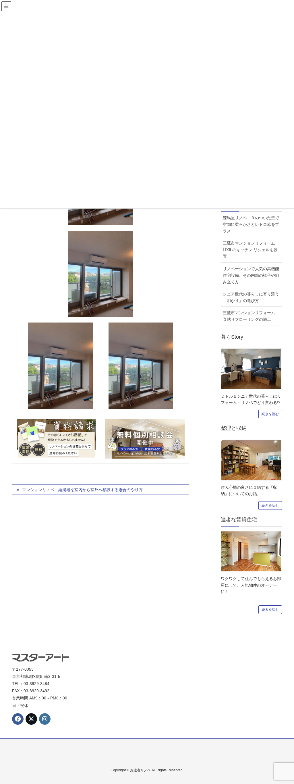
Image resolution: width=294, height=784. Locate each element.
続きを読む (270, 414)
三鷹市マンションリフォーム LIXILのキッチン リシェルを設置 (251, 250)
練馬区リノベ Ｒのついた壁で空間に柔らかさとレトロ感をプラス (251, 224)
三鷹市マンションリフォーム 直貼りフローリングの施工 (251, 316)
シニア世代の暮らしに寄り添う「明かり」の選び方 (251, 297)
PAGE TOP (281, 755)
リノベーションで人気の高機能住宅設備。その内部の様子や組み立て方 (251, 275)
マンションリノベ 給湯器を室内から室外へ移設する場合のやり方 (82, 489)
